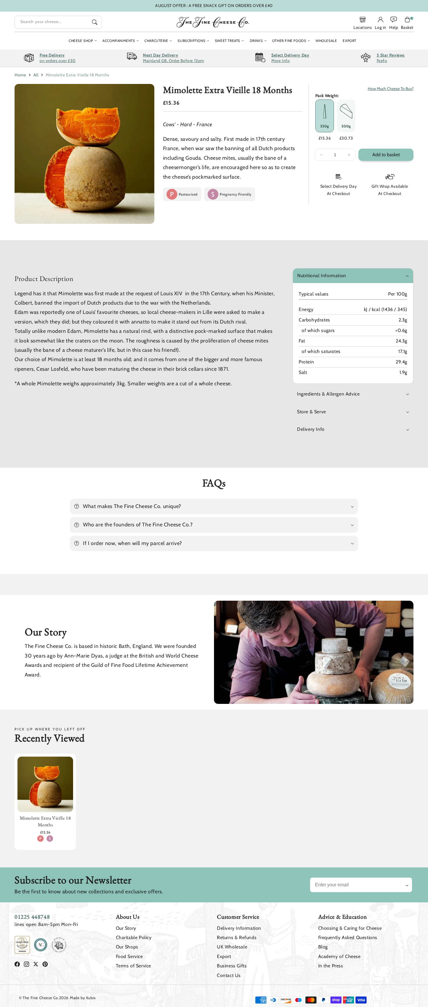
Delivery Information (239, 928)
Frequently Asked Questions (348, 937)
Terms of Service (133, 966)
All (35, 75)
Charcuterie (156, 40)
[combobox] (58, 22)
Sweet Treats (227, 40)
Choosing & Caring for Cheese (350, 928)
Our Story (126, 928)
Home (20, 75)
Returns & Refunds (237, 937)
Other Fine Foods (289, 40)
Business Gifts (232, 966)
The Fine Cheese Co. (41, 997)
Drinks (256, 40)
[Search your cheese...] (94, 22)
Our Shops (127, 947)
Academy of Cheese (339, 956)
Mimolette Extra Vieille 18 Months (77, 75)
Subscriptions (191, 40)
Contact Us (229, 975)
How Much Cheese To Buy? (390, 88)
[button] (407, 23)
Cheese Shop (81, 40)
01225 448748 (32, 916)
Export (224, 956)
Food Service (129, 956)
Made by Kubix (83, 997)
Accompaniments (118, 40)
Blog (323, 947)
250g (324, 126)
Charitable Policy (134, 937)
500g (346, 126)
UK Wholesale (232, 947)
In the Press (330, 966)
